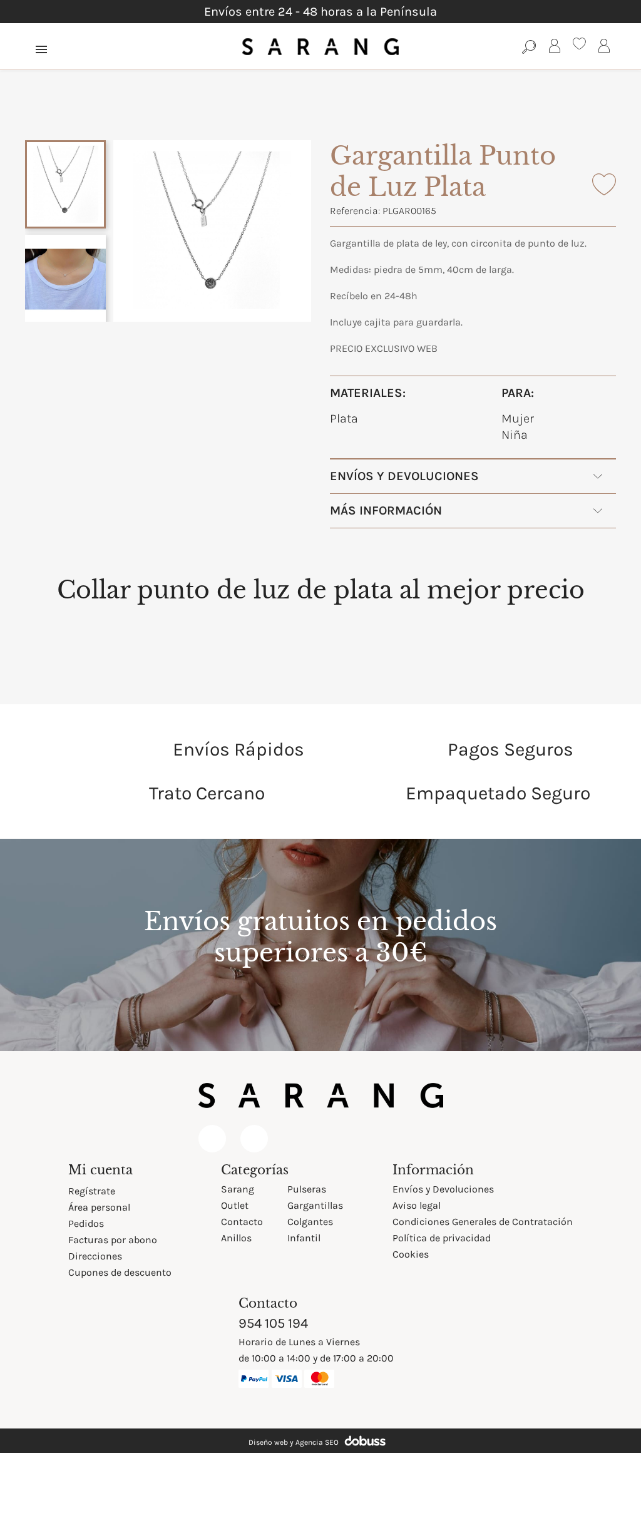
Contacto (242, 1222)
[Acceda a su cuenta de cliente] (554, 48)
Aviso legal (416, 1205)
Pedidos (86, 1223)
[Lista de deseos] (579, 45)
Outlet (235, 1205)
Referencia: (355, 211)
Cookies (410, 1254)
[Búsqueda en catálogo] (529, 46)
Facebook (212, 1138)
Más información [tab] (386, 510)
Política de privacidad (441, 1238)
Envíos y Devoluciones (443, 1189)
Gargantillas (315, 1205)
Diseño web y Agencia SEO (294, 1442)
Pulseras (306, 1189)
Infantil (303, 1238)
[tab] (320, 595)
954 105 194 (273, 1323)
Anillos (236, 1238)
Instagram (254, 1138)
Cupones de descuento (120, 1272)
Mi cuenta (100, 1169)
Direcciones (95, 1256)
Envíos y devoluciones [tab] (404, 476)
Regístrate (91, 1191)
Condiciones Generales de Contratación (482, 1222)
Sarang (237, 1189)
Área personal (99, 1207)
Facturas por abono (112, 1240)
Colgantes (310, 1222)
